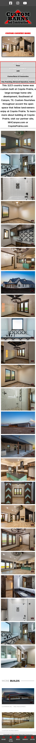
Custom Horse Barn (10, 730)
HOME (4, 739)
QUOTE (32, 739)
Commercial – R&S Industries (14, 706)
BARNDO (25, 739)
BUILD (18, 739)
